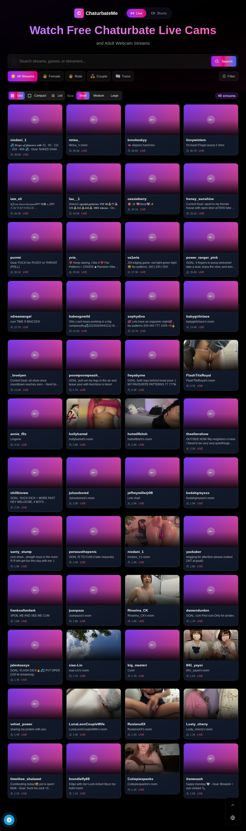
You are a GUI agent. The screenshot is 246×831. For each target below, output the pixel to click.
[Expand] (233, 805)
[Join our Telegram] (9, 820)
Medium (98, 95)
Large (114, 95)
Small (83, 95)
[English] (233, 817)
